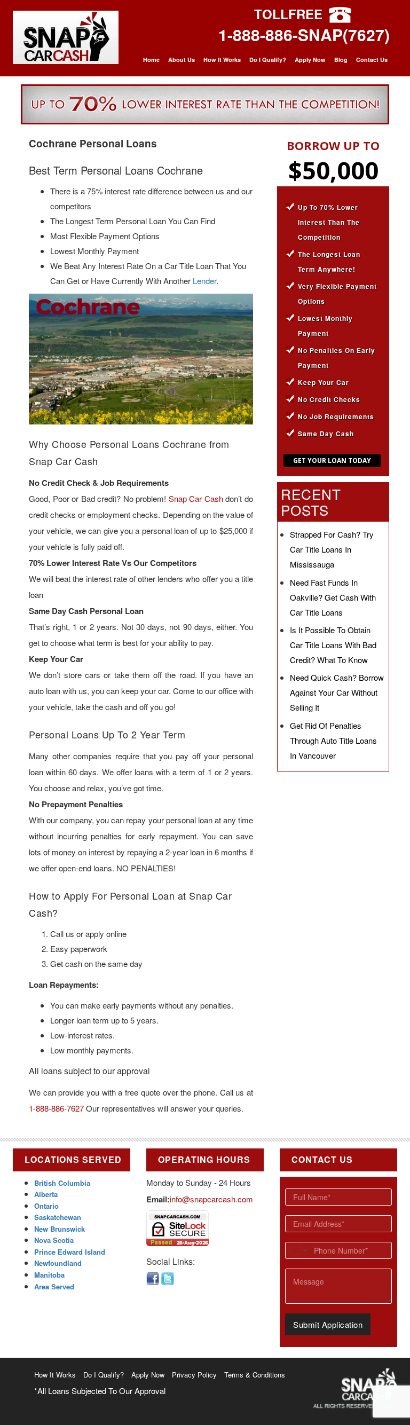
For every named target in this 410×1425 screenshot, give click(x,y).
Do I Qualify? (267, 60)
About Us (181, 60)
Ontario (46, 1206)
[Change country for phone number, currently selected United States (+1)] (297, 1250)
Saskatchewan (57, 1217)
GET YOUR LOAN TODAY (332, 460)
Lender (204, 280)
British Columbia (62, 1183)
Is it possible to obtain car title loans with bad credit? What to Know (333, 644)
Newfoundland (58, 1263)
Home (151, 60)
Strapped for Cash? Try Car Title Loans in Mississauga (332, 549)
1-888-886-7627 (56, 1108)
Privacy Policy (194, 1374)
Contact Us (372, 60)
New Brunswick (59, 1229)
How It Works (222, 60)
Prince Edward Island (69, 1252)
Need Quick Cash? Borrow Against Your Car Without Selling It (337, 692)
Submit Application (327, 1324)
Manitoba (49, 1275)
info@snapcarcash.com (211, 1198)
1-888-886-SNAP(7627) (304, 34)
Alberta (46, 1194)
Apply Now (310, 60)
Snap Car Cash (196, 498)
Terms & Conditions (254, 1374)
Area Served (54, 1286)
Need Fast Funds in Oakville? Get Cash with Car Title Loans (333, 597)
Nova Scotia (54, 1240)
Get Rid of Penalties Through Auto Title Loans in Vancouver (333, 740)
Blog (341, 60)
